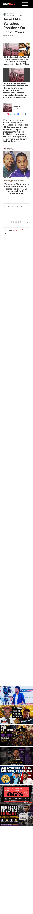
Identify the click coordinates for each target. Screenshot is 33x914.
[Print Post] (21, 206)
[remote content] (16, 110)
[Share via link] (17, 206)
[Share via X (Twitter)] (8, 206)
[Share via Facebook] (4, 206)
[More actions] (29, 14)
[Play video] (16, 75)
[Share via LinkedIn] (13, 206)
